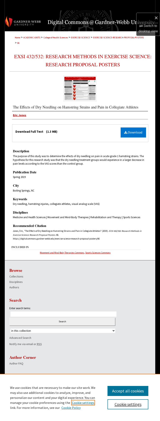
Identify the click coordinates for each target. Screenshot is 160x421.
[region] (80, 397)
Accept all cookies (128, 390)
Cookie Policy (71, 408)
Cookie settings (83, 403)
